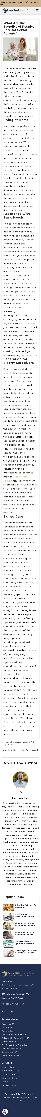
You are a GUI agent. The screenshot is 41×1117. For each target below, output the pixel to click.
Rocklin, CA (7, 1031)
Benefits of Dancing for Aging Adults (20, 750)
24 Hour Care (8, 1074)
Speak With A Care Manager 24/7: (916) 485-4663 (19, 3)
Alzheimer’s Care (10, 1071)
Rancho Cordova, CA (12, 1048)
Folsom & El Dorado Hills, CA (15, 1038)
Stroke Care (8, 1082)
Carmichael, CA (9, 1041)
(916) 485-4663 (16, 1004)
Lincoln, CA (7, 1027)
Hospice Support (10, 1085)
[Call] (21, 792)
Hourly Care (8, 1067)
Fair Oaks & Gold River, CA (14, 1045)
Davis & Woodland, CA (12, 1055)
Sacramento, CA (9, 1052)
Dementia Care (9, 1078)
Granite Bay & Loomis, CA (14, 1034)
